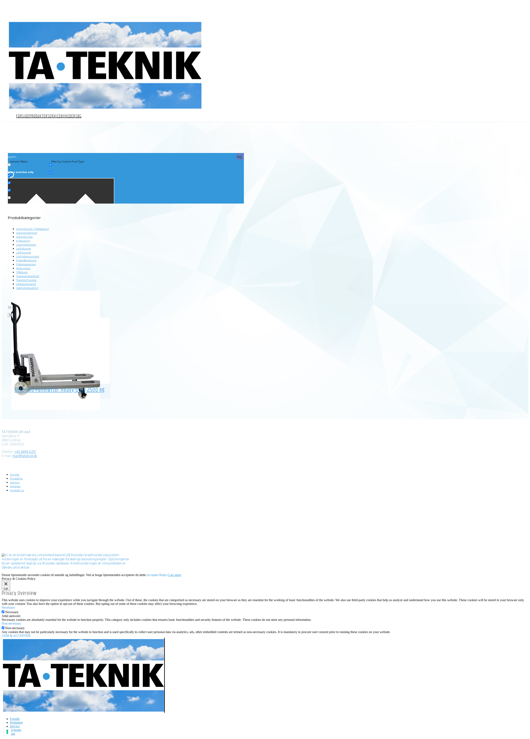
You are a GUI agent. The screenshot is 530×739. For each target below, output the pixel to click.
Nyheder (68, 116)
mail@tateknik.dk (24, 456)
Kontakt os (257, 16)
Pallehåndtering (26, 260)
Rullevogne (23, 268)
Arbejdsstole (24, 237)
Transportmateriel (27, 276)
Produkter (38, 116)
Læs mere (174, 575)
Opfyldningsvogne (27, 256)
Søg (78, 116)
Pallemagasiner (26, 264)
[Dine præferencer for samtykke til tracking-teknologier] (7, 732)
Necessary (12, 612)
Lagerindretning (26, 245)
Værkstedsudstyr (27, 288)
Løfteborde (23, 249)
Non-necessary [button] (11, 623)
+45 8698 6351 (25, 452)
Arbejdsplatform (26, 233)
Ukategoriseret (26, 284)
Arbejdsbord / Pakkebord (32, 229)
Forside (22, 116)
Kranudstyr (23, 241)
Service (54, 116)
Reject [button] (163, 575)
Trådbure (22, 272)
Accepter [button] (152, 575)
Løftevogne (23, 253)
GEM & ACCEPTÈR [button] (16, 635)
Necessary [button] (8, 607)
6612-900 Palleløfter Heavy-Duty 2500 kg (59, 390)
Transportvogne (26, 280)
